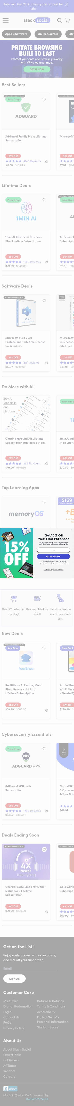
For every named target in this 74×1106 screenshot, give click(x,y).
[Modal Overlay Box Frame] (37, 553)
